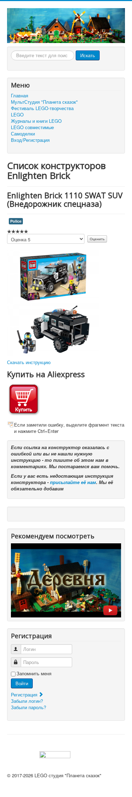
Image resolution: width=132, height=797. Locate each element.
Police (15, 221)
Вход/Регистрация (30, 140)
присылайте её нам (73, 482)
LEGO (17, 114)
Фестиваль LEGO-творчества (42, 108)
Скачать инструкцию (29, 362)
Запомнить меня (34, 673)
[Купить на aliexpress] (23, 398)
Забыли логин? (27, 701)
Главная (19, 95)
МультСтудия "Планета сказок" (44, 102)
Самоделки (23, 134)
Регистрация (25, 694)
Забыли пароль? (28, 707)
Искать (87, 55)
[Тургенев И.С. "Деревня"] (66, 579)
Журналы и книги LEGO (36, 121)
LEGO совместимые (32, 127)
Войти (21, 683)
